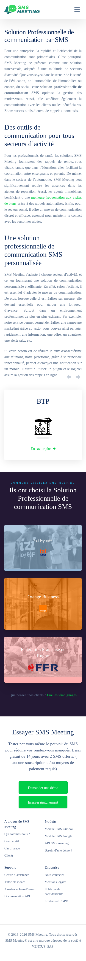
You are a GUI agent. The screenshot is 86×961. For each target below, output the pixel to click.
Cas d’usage (12, 848)
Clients (8, 855)
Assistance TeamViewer (19, 889)
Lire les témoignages (62, 695)
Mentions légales (55, 882)
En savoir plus (41, 449)
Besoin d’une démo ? (58, 850)
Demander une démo (43, 788)
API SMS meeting (57, 843)
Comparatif (11, 841)
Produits (50, 821)
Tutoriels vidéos (14, 882)
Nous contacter (54, 875)
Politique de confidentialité (54, 891)
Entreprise (52, 867)
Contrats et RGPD (56, 901)
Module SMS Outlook (59, 829)
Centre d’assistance (16, 875)
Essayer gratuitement (43, 802)
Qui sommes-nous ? (17, 834)
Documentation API (17, 896)
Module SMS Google (58, 836)
